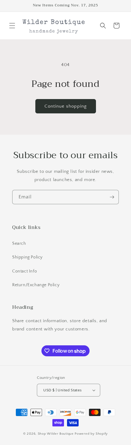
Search (19, 243)
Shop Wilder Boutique (56, 434)
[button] (12, 25)
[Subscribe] (112, 197)
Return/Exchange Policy (35, 285)
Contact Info (24, 271)
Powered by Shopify (91, 434)
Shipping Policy (27, 257)
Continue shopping (65, 106)
